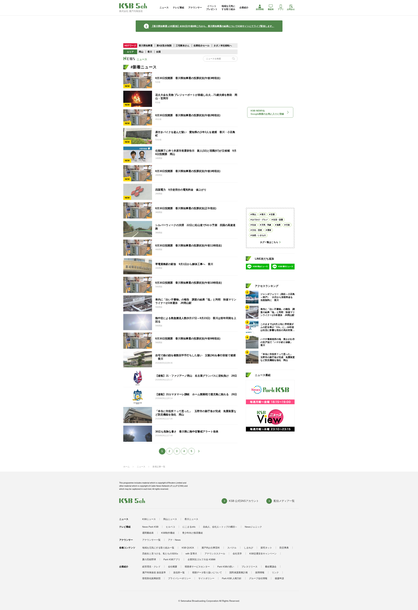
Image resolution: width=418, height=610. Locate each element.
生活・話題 (278, 220)
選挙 (269, 230)
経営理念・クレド (151, 566)
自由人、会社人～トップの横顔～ (220, 526)
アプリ (281, 9)
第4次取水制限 (164, 45)
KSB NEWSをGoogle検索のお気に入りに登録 (267, 112)
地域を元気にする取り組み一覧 (158, 547)
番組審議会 (270, 566)
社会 (254, 225)
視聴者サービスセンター (197, 566)
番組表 (271, 9)
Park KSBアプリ (171, 559)
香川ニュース (191, 519)
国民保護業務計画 (238, 572)
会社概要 (172, 566)
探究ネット (266, 547)
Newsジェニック (253, 526)
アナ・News (174, 540)
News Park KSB (150, 526)
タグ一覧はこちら (269, 242)
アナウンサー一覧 (151, 540)
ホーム (126, 466)
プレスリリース (249, 566)
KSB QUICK (188, 547)
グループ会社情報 (258, 578)
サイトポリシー (206, 578)
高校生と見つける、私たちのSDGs (160, 553)
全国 (158, 51)
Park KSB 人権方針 (231, 578)
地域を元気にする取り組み (228, 7)
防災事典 (284, 547)
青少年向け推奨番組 (192, 533)
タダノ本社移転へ (223, 45)
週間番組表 (148, 533)
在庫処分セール (201, 45)
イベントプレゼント (211, 7)
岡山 (141, 51)
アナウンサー (195, 7)
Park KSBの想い (225, 566)
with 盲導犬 (191, 553)
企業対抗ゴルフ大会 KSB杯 (202, 559)
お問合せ (291, 9)
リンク (275, 572)
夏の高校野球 (149, 559)
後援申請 (279, 578)
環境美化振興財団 (151, 578)
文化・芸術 (257, 230)
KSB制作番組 (168, 533)
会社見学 (237, 553)
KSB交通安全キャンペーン (263, 553)
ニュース (164, 7)
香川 (149, 51)
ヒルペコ (170, 526)
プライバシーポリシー (179, 578)
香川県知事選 (146, 45)
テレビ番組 (178, 7)
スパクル (231, 547)
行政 (288, 225)
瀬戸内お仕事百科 (210, 547)
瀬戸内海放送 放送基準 (154, 572)
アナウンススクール (215, 553)
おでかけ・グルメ (260, 220)
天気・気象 (266, 225)
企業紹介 (244, 7)
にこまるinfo (189, 526)
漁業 (279, 225)
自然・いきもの (259, 235)
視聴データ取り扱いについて (207, 572)
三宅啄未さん (183, 45)
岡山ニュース (170, 519)
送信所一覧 (179, 572)
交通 (273, 214)
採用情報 (260, 9)
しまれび (248, 547)
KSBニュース (149, 519)
